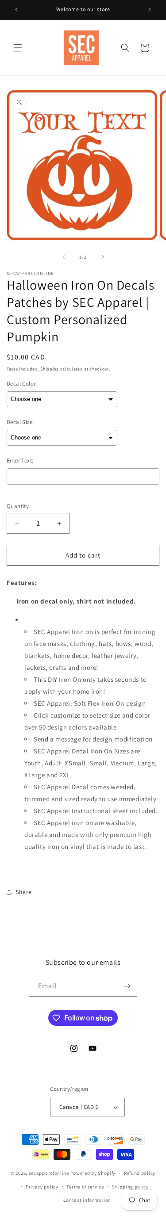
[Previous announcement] (16, 9)
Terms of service (85, 1187)
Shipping (49, 369)
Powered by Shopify (93, 1173)
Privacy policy (42, 1187)
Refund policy (139, 1173)
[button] (17, 47)
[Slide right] (102, 257)
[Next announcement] (149, 9)
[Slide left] (63, 257)
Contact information (87, 1200)
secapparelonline (49, 1173)
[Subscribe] (127, 986)
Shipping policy (130, 1187)
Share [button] (23, 892)
